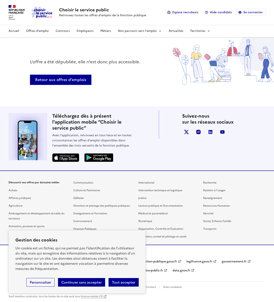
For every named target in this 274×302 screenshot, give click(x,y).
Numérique (145, 221)
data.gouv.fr (181, 270)
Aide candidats (221, 12)
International (146, 183)
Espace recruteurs (185, 12)
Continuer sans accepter (81, 282)
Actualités (176, 31)
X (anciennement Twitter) (186, 132)
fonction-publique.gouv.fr (158, 261)
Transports (209, 229)
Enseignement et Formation (90, 213)
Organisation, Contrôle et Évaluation (160, 229)
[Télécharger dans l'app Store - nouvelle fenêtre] (65, 157)
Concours (63, 31)
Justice (142, 198)
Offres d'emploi (37, 31)
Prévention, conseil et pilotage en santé (162, 236)
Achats (13, 190)
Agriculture (15, 206)
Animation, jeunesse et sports (27, 226)
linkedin (210, 132)
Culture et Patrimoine (86, 190)
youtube (222, 132)
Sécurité (208, 213)
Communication (83, 183)
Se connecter (253, 12)
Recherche (209, 183)
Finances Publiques (84, 229)
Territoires (197, 31)
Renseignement (212, 198)
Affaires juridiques (20, 198)
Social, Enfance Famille (217, 221)
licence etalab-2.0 (92, 296)
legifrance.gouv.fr (199, 261)
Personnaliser (40, 282)
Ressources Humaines (216, 206)
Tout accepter (123, 282)
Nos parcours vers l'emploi (137, 31)
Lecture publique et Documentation (160, 206)
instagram (198, 132)
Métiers (105, 31)
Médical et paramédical (153, 213)
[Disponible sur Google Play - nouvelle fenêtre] (98, 157)
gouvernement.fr (234, 261)
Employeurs (85, 31)
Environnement (82, 221)
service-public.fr (151, 270)
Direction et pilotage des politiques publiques (101, 206)
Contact (151, 287)
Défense (78, 198)
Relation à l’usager (214, 190)
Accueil (14, 31)
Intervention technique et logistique (160, 190)
